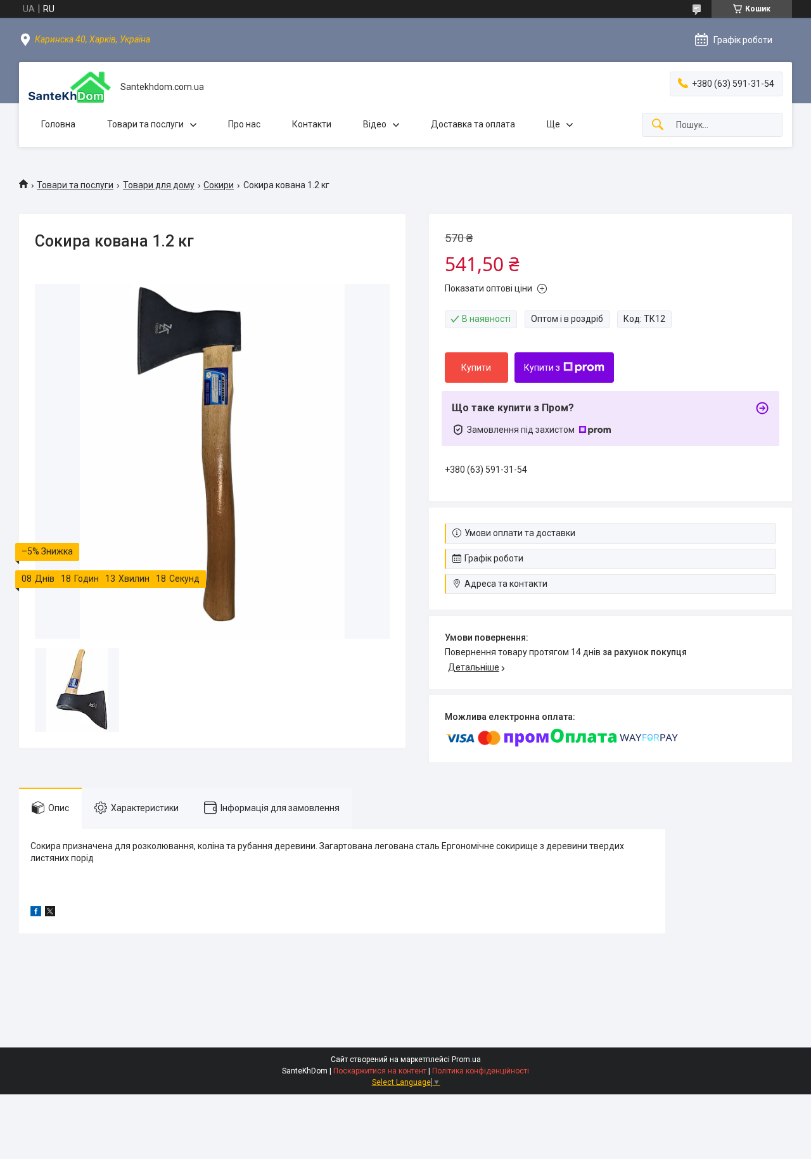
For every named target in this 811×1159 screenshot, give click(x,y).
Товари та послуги (145, 124)
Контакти (311, 124)
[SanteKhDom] (70, 87)
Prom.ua (466, 1059)
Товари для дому (159, 185)
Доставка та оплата (473, 124)
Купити (476, 367)
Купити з (542, 367)
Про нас (244, 124)
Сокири (218, 185)
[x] (50, 913)
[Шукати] (658, 125)
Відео (374, 124)
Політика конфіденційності (480, 1070)
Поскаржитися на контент (379, 1070)
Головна (58, 124)
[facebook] (35, 913)
